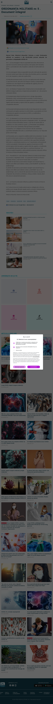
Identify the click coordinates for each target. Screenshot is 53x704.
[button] (26, 350)
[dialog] (26, 352)
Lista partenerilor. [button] (36, 356)
